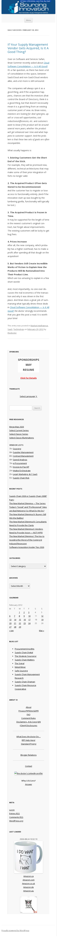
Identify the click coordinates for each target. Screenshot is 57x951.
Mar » (41, 630)
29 (20, 627)
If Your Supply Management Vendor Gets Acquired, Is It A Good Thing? (28, 48)
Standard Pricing (28, 743)
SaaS (10, 329)
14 (15, 619)
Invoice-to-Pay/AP (21, 467)
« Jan (11, 630)
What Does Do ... (28, 736)
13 (10, 619)
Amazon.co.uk (28, 883)
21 (15, 623)
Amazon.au (28, 890)
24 (29, 623)
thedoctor (12, 333)
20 (10, 623)
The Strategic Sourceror (25, 656)
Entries (14, 813)
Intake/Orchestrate (22, 470)
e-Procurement (20, 463)
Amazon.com (29, 879)
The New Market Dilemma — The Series (27, 503)
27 (10, 627)
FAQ (28, 714)
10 (29, 616)
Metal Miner (20, 667)
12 (42, 616)
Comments (16, 817)
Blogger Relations (29, 755)
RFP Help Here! (28, 740)
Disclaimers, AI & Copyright (28, 721)
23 (25, 623)
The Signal (19, 663)
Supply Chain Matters (25, 659)
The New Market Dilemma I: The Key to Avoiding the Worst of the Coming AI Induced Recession (26, 540)
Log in (12, 809)
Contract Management (23, 456)
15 (20, 619)
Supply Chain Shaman (25, 681)
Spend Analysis (20, 459)
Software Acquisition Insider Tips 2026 (26, 547)
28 (15, 627)
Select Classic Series (18, 434)
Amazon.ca (28, 876)
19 (42, 619)
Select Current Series (19, 430)
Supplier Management (23, 452)
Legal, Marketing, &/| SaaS (25, 474)
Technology (18, 329)
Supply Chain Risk (21, 477)
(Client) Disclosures (28, 725)
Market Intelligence (39, 325)
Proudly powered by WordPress (15, 930)
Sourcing (17, 448)
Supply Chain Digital (24, 652)
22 (20, 623)
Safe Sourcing (21, 670)
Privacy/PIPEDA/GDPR (29, 710)
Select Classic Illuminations (21, 437)
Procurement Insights (24, 648)
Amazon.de (28, 887)
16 (25, 619)
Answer (28, 784)
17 (29, 619)
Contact (28, 766)
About (28, 707)
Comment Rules (28, 718)
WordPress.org (16, 820)
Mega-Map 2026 (16, 426)
